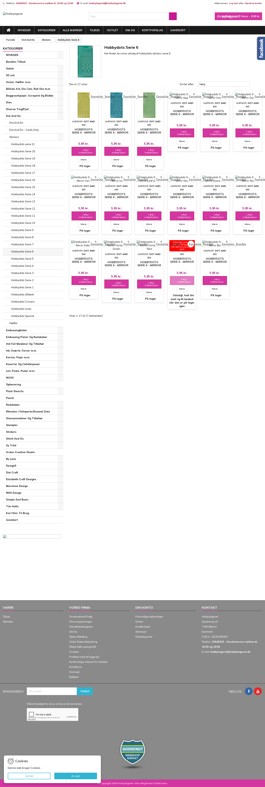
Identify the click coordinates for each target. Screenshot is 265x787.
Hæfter (13, 323)
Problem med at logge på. (84, 656)
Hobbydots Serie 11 (23, 215)
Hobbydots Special (22, 315)
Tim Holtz (12, 506)
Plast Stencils (14, 391)
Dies (9, 102)
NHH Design (13, 492)
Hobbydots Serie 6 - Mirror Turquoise (116, 132)
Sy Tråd (11, 445)
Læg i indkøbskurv (83, 151)
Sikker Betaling (78, 636)
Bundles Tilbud (15, 61)
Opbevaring (13, 384)
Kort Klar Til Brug (17, 513)
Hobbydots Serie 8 (22, 237)
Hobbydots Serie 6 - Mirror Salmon (84, 262)
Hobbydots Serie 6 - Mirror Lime (149, 132)
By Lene (11, 458)
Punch (10, 397)
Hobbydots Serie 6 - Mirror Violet (215, 114)
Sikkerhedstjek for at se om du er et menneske (54, 703)
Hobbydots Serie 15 (23, 187)
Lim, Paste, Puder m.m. (20, 370)
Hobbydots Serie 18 (23, 165)
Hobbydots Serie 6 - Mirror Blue (215, 262)
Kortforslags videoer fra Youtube (88, 661)
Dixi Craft (12, 472)
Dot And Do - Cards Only (24, 129)
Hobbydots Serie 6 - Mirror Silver (182, 197)
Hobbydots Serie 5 (22, 258)
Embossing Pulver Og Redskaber (26, 337)
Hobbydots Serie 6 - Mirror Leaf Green (149, 197)
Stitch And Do (15, 438)
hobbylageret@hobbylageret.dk (107, 3)
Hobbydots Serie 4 (22, 265)
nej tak (29, 776)
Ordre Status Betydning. (83, 641)
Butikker (74, 676)
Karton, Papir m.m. (18, 357)
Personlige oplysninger (149, 616)
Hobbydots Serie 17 (23, 172)
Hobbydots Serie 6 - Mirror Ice (116, 197)
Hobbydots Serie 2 (22, 280)
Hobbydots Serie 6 (22, 251)
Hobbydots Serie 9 (22, 230)
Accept (75, 776)
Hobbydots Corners (23, 301)
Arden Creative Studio (20, 452)
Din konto (144, 607)
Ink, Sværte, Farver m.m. (21, 350)
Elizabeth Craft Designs (21, 479)
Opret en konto (253, 3)
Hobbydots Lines (21, 308)
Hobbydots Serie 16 (23, 179)
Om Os (130, 30)
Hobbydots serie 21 (23, 144)
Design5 (11, 465)
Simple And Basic (17, 499)
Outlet (112, 30)
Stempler (12, 425)
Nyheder (8, 621)
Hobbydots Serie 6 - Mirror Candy (84, 197)
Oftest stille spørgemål (82, 646)
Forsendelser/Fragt (80, 616)
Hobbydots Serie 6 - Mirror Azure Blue (215, 197)
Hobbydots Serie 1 (22, 287)
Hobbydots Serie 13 (23, 201)
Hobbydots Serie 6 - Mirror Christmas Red (149, 265)
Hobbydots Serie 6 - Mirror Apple (182, 114)
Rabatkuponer (143, 636)
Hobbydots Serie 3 (22, 273)
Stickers (14, 137)
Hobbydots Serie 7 (22, 244)
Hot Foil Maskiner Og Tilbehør (25, 343)
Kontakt (209, 607)
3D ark (10, 75)
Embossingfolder (16, 330)
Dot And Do (13, 115)
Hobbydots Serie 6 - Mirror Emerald (182, 262)
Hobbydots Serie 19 (23, 158)
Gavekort (178, 30)
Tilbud (94, 30)
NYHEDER (24, 30)
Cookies (74, 651)
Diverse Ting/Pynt (17, 109)
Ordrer (139, 621)
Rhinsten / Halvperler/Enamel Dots (28, 411)
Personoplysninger (80, 621)
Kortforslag (152, 30)
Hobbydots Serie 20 (23, 151)
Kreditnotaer (142, 626)
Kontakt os (75, 666)
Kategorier (46, 30)
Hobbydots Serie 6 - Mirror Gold (248, 114)
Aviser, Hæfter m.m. (18, 82)
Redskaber (13, 404)
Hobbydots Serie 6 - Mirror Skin (248, 197)
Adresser (141, 631)
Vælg (223, 84)
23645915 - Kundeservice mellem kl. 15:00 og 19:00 (44, 3)
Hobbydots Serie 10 (23, 222)
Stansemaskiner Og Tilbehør (24, 418)
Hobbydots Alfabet (22, 294)
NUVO (10, 377)
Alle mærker (72, 30)
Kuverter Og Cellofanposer (23, 364)
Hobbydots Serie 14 (23, 194)
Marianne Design (17, 486)
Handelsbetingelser (81, 626)
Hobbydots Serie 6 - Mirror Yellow (84, 132)
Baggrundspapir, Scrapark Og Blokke (29, 95)
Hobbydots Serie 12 (23, 208)
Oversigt (74, 671)
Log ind (233, 3)
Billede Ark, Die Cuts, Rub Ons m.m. (28, 88)
